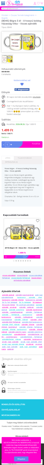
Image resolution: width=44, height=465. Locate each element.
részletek (36, 97)
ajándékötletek (20, 334)
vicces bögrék (22, 275)
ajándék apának (8, 295)
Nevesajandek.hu (11, 415)
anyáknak (29, 344)
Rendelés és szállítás (13, 404)
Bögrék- (5, 18)
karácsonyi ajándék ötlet (29, 297)
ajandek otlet (36, 320)
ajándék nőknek (21, 320)
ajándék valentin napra (17, 332)
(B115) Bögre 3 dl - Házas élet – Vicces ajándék (22, 248)
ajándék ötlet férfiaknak (11, 322)
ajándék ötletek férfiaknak (30, 327)
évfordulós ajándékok (22, 280)
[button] (37, 452)
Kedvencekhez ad (22, 80)
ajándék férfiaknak (34, 312)
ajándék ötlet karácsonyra (32, 322)
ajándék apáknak (26, 307)
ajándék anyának (9, 307)
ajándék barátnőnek (34, 310)
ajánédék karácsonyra (33, 339)
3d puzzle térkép (8, 305)
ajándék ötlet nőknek (11, 325)
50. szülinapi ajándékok (25, 305)
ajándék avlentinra (16, 310)
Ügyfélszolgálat (11, 410)
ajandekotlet (7, 334)
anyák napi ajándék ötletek (13, 344)
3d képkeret (37, 302)
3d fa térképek (25, 302)
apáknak (10, 349)
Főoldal (5, 15)
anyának (38, 344)
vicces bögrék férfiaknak (20, 278)
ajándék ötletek (28, 325)
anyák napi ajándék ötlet (31, 342)
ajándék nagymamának (25, 295)
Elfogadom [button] (21, 459)
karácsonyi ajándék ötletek (13, 300)
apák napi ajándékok (28, 347)
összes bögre (36, 278)
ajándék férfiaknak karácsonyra (17, 315)
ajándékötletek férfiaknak (31, 337)
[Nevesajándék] (15, 1)
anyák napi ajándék (10, 342)
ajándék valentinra (35, 332)
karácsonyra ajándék (34, 300)
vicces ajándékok (9, 275)
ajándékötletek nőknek (11, 339)
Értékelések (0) (11, 162)
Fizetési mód (6, 426)
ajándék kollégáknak (24, 317)
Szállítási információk (21, 426)
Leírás (7, 158)
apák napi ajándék (9, 347)
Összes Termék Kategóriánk (22, 15)
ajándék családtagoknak (12, 312)
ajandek (39, 305)
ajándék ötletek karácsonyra (14, 330)
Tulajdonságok (25, 158)
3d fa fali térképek (9, 302)
